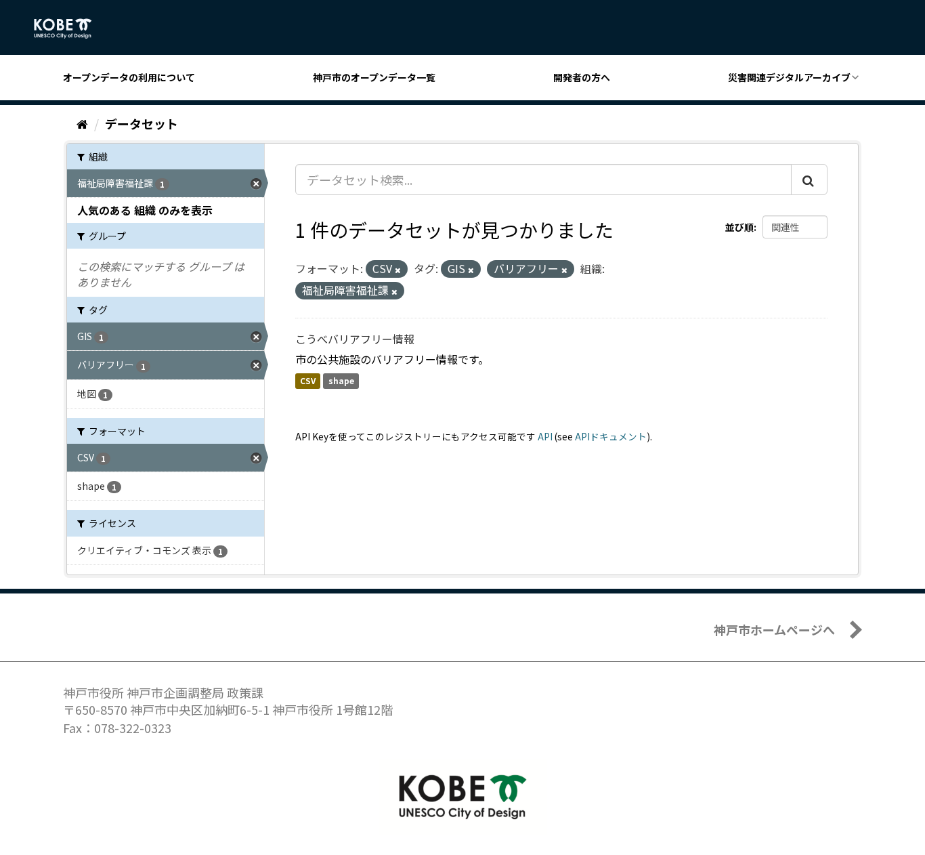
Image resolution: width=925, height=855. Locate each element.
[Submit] (809, 179)
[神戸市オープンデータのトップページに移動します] (70, 28)
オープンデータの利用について (129, 77)
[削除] (398, 269)
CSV (308, 381)
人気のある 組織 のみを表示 (145, 210)
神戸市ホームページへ (774, 629)
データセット (141, 123)
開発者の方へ (581, 77)
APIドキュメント (611, 436)
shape (341, 381)
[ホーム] (82, 123)
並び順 (739, 227)
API (545, 436)
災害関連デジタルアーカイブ (789, 77)
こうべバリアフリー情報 (354, 339)
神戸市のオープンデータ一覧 (374, 77)
